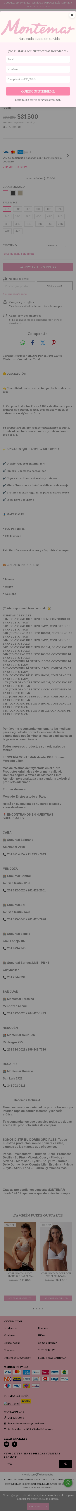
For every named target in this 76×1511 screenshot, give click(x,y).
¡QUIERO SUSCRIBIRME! (38, 91)
